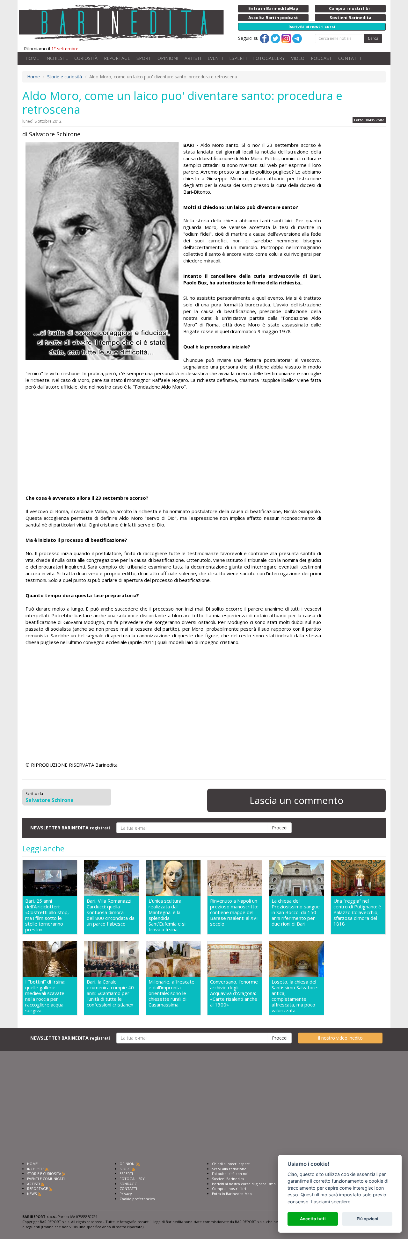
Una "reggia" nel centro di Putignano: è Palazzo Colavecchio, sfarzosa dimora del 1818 (357, 912)
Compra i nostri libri (229, 1188)
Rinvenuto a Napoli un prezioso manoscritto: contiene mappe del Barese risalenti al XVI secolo (234, 912)
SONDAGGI (129, 1183)
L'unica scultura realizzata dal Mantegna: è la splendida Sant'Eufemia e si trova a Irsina (167, 915)
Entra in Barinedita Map (232, 1193)
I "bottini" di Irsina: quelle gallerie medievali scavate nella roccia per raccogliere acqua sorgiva (45, 996)
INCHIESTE (56, 58)
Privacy (126, 1193)
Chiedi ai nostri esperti (231, 1163)
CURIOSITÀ (86, 58)
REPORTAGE (117, 58)
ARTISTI (193, 58)
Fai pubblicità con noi (230, 1173)
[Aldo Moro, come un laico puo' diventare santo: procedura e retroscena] (102, 251)
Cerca (373, 38)
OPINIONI (167, 58)
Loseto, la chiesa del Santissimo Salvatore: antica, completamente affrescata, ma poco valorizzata (295, 996)
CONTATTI (349, 58)
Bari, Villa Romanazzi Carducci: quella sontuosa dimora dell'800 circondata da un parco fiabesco (111, 912)
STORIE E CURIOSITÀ (44, 1173)
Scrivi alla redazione (229, 1168)
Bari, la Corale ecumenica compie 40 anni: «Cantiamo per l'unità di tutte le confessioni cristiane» (110, 993)
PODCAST (321, 58)
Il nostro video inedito (340, 1038)
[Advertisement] (173, 443)
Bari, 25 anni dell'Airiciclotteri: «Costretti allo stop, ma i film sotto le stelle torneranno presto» (47, 915)
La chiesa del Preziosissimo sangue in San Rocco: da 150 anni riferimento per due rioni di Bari (296, 912)
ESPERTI (238, 58)
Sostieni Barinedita (228, 1178)
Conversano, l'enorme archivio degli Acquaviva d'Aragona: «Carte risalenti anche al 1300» (234, 993)
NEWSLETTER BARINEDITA (70, 828)
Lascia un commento (296, 800)
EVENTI (215, 58)
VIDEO (297, 58)
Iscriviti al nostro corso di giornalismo (244, 1183)
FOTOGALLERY (269, 58)
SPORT (143, 58)
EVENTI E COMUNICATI (46, 1178)
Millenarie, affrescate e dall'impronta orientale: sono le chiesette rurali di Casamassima (171, 993)
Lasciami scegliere (330, 1201)
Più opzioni (367, 1218)
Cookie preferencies (137, 1198)
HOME (32, 58)
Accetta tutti (312, 1218)
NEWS (32, 1193)
